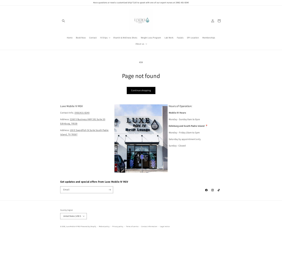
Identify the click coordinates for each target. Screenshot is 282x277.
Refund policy (104, 226)
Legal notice (164, 226)
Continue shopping (141, 90)
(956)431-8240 (81, 112)
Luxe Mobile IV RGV (73, 226)
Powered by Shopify (88, 226)
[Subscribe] (109, 189)
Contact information (149, 226)
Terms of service (132, 226)
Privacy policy (117, 226)
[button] (63, 21)
